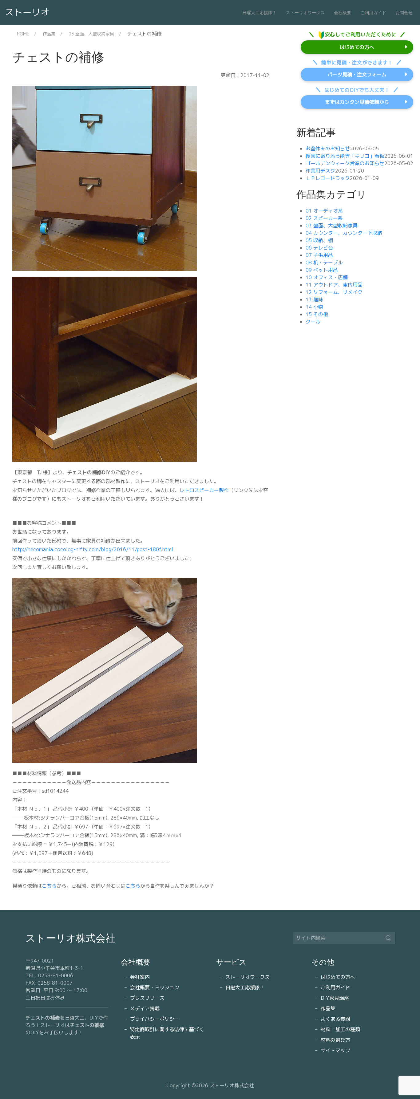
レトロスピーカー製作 (204, 490)
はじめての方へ (357, 47)
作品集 (48, 34)
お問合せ (404, 12)
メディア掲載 (145, 1008)
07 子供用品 (319, 255)
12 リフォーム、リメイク (334, 292)
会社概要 (342, 12)
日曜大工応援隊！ (259, 12)
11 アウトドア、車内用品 (334, 284)
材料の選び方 (335, 1039)
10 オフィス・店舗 (327, 277)
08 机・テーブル (324, 262)
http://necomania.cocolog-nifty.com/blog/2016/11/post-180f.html (92, 549)
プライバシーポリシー (154, 1019)
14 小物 (314, 306)
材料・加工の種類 (340, 1029)
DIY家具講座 (335, 998)
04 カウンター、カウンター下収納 (344, 233)
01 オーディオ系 (324, 210)
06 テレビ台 (319, 247)
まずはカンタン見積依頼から (357, 102)
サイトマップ (335, 1050)
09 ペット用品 (322, 270)
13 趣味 (314, 299)
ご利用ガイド (373, 12)
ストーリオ (27, 12)
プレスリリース (147, 998)
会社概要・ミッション (154, 987)
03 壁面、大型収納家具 (91, 34)
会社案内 (140, 977)
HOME (23, 34)
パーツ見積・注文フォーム (356, 74)
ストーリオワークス (305, 12)
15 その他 (317, 314)
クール (313, 321)
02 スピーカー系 (324, 218)
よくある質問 (335, 1019)
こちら (49, 885)
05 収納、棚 (319, 240)
